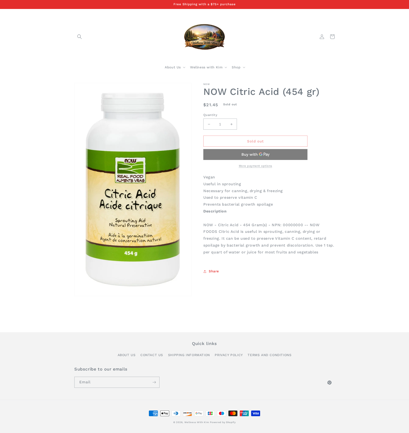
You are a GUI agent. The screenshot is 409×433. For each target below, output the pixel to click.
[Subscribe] (154, 382)
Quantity (210, 115)
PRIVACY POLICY (229, 355)
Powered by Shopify (223, 422)
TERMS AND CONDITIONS (269, 355)
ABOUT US (127, 355)
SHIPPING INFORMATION (189, 355)
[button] (79, 36)
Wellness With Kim (196, 422)
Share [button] (214, 271)
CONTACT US (151, 355)
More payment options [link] (255, 166)
